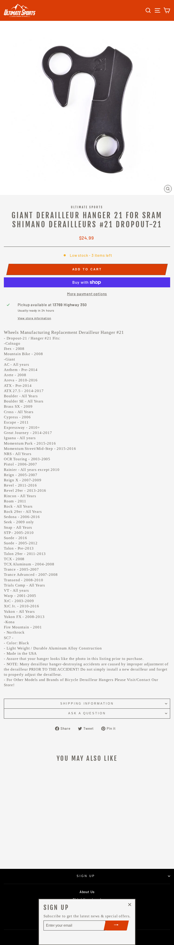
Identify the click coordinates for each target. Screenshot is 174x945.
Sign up (86, 876)
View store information (34, 318)
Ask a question (87, 713)
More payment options (87, 293)
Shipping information (87, 703)
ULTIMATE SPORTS (87, 207)
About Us (87, 892)
